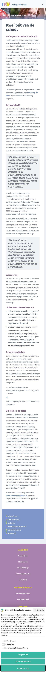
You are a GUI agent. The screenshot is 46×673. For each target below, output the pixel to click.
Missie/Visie (12, 516)
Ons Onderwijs (13, 520)
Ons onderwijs (23, 568)
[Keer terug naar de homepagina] (14, 4)
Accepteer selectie (23, 661)
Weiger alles (23, 655)
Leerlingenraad (23, 599)
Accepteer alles (23, 668)
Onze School (23, 556)
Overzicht (40, 610)
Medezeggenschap (23, 593)
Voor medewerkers (23, 574)
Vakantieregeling (14, 530)
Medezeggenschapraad (17, 526)
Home (4, 16)
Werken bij (12, 533)
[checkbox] (8, 641)
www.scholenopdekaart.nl (16, 496)
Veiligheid (11, 523)
